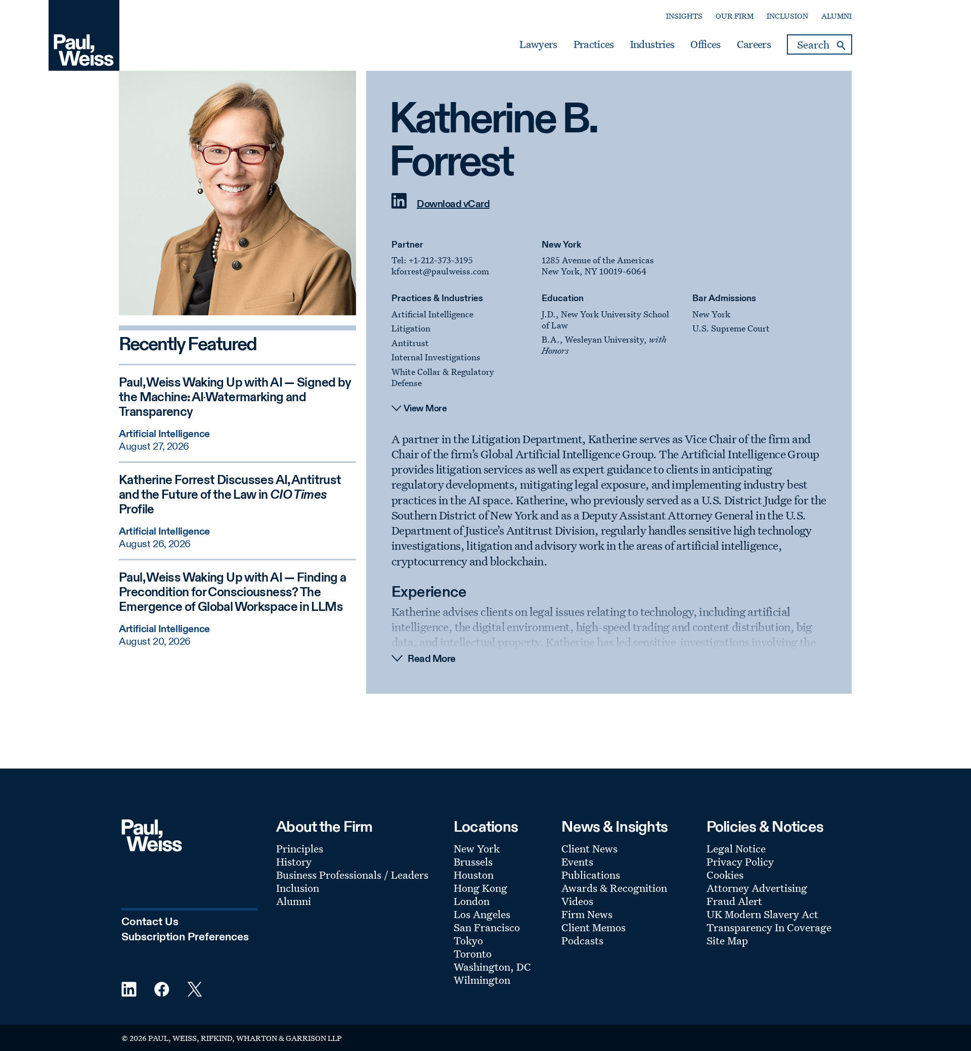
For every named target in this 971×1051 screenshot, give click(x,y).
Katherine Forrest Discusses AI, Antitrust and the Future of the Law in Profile (230, 495)
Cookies (725, 875)
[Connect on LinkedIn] (399, 206)
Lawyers (538, 44)
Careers (754, 44)
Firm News (586, 914)
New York (561, 245)
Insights (684, 16)
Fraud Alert (734, 901)
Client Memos (593, 927)
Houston (474, 875)
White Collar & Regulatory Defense (442, 377)
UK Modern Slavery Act (762, 914)
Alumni (836, 16)
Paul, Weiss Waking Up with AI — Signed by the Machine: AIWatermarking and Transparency (235, 398)
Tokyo (468, 940)
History (294, 861)
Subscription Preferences (185, 937)
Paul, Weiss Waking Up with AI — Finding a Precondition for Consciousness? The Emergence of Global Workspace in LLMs (232, 593)
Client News (589, 848)
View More (425, 408)
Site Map (727, 940)
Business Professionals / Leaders (352, 875)
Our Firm (735, 16)
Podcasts (582, 940)
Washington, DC (492, 967)
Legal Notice (736, 848)
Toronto (473, 953)
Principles (299, 848)
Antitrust (410, 343)
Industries (652, 44)
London (472, 901)
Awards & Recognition (614, 888)
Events (577, 861)
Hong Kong (480, 888)
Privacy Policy (740, 861)
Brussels (473, 861)
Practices (593, 44)
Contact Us (150, 922)
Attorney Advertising (757, 888)
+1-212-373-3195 (441, 260)
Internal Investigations (435, 357)
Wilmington (482, 980)
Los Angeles (482, 914)
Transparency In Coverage (769, 927)
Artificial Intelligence (432, 314)
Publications (590, 875)
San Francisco (487, 927)
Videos (577, 901)
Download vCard (453, 205)
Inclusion (787, 16)
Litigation (410, 328)
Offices (705, 44)
